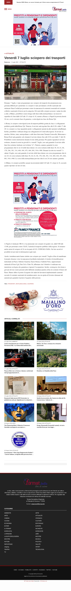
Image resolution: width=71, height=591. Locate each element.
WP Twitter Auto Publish (29, 581)
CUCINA (6, 520)
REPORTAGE (8, 544)
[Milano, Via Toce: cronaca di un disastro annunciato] (52, 331)
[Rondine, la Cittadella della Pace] (52, 358)
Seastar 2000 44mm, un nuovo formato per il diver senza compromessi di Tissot (38, 2)
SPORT (38, 547)
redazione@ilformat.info (38, 504)
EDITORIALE (39, 523)
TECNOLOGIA (40, 549)
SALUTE (38, 544)
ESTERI (6, 526)
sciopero (30, 283)
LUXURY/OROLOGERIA (11, 536)
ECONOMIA (8, 523)
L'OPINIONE (8, 534)
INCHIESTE (39, 528)
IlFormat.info (40, 573)
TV (5, 552)
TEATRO (7, 549)
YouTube (54, 570)
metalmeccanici (21, 283)
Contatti (35, 570)
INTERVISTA (8, 531)
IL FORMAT (7, 528)
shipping (6, 547)
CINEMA (6, 518)
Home (15, 570)
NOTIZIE (6, 541)
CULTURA (39, 520)
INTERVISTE (39, 531)
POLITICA (38, 541)
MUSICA (38, 539)
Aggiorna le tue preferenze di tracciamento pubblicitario (35, 576)
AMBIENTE (14, 341)
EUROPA (38, 526)
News (8, 2)
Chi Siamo (21, 570)
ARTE (14, 423)
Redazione (7, 62)
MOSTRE (38, 536)
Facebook (42, 570)
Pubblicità (28, 570)
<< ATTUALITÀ (9, 53)
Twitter (48, 570)
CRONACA (39, 518)
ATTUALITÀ (23, 62)
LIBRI (37, 534)
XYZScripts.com (43, 581)
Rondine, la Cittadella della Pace (46, 371)
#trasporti (11, 283)
